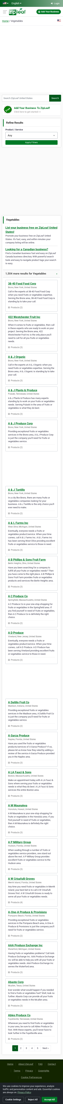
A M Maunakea (17, 805)
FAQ (40, 1064)
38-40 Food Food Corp (22, 283)
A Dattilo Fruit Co (18, 702)
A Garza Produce (18, 735)
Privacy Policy (24, 1092)
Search (55, 98)
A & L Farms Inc (18, 523)
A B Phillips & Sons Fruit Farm (27, 559)
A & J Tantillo (16, 489)
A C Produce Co (18, 596)
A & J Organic (16, 357)
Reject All (32, 1099)
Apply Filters (31, 142)
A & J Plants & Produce (22, 390)
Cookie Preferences (31, 1077)
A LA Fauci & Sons (19, 772)
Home (5, 21)
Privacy (29, 1070)
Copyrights (43, 1070)
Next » (46, 1048)
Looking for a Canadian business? (26, 249)
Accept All (49, 1099)
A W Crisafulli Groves (21, 878)
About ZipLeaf (25, 1064)
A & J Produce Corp (20, 423)
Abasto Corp (16, 982)
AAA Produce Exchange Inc (25, 945)
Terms (17, 1070)
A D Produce (16, 632)
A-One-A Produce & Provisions (27, 912)
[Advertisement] (31, 58)
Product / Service (14, 129)
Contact (52, 1064)
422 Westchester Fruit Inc (24, 317)
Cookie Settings (13, 1099)
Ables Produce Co (19, 1015)
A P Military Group (19, 842)
